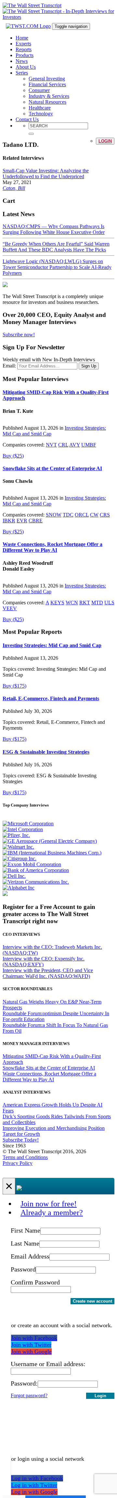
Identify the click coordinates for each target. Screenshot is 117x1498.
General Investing (47, 78)
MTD (97, 602)
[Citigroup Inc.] (19, 858)
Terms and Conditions (25, 1157)
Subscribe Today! (21, 1140)
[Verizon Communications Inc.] (36, 882)
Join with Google (31, 1351)
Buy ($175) (14, 686)
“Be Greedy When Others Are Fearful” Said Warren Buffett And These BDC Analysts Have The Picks (56, 246)
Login (105, 141)
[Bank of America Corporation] (36, 870)
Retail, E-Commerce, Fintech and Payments (51, 698)
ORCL (82, 514)
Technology (41, 113)
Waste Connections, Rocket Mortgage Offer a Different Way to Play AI (52, 547)
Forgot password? (29, 1395)
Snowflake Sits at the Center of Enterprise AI (52, 468)
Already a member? (51, 1212)
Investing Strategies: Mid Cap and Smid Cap (52, 645)
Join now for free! (48, 1204)
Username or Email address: (48, 1363)
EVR (22, 520)
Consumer (39, 90)
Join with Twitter (31, 1344)
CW (94, 514)
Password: (24, 1383)
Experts (23, 43)
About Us (26, 67)
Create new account (92, 1301)
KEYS (57, 602)
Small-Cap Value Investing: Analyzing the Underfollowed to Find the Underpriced (46, 173)
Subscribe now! (19, 334)
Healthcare (40, 107)
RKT (84, 602)
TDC (68, 514)
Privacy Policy (17, 1163)
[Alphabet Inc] (18, 887)
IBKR (9, 520)
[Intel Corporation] (23, 829)
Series (22, 72)
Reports (24, 49)
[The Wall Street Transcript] (32, 5)
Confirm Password (35, 1282)
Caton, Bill (14, 188)
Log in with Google (34, 1492)
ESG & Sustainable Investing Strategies (46, 752)
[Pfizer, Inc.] (16, 835)
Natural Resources (47, 102)
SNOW (53, 514)
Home (22, 38)
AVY (74, 444)
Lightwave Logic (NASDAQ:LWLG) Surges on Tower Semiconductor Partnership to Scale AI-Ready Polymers (57, 267)
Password (23, 1269)
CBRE (36, 520)
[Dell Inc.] (14, 876)
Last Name (25, 1243)
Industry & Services (49, 96)
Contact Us (27, 119)
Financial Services (47, 84)
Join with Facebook (34, 1338)
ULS (109, 602)
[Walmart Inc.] (18, 847)
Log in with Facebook (37, 1478)
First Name (25, 1230)
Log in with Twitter (34, 1485)
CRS (105, 514)
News (22, 61)
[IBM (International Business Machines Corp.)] (52, 852)
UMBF (88, 444)
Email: (9, 365)
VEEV (10, 608)
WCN (72, 602)
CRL (63, 444)
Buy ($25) (13, 456)
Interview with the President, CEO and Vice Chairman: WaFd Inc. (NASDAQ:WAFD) (48, 973)
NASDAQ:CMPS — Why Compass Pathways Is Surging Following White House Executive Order (54, 229)
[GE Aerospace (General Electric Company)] (50, 841)
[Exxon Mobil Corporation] (32, 864)
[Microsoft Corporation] (28, 823)
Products (24, 55)
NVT (51, 444)
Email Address (30, 1256)
